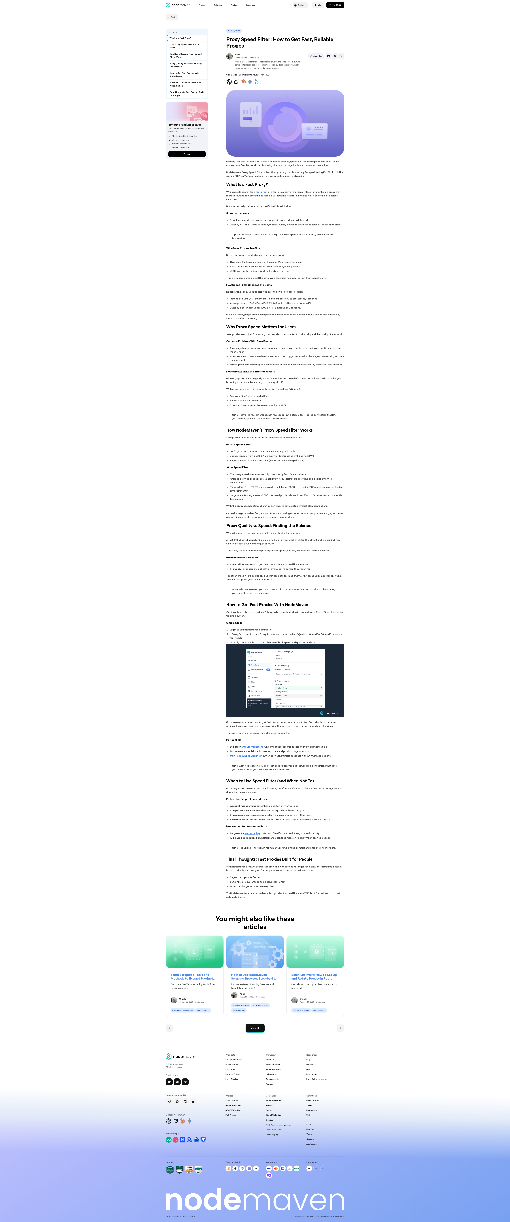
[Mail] (177, 1081)
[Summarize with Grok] (236, 82)
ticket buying (292, 819)
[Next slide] (340, 1028)
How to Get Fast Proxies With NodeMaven (184, 74)
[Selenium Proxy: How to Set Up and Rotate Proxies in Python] (315, 952)
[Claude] (182, 1121)
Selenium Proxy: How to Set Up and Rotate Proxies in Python (314, 976)
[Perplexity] (196, 1121)
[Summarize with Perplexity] (257, 82)
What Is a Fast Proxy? (180, 38)
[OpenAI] (169, 1121)
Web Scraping (203, 1010)
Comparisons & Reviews (182, 1010)
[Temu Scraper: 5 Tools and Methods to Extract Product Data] (195, 952)
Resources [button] (250, 5)
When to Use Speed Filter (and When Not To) (185, 84)
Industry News (234, 31)
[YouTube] (193, 1101)
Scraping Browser (260, 1005)
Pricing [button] (234, 5)
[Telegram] (185, 1081)
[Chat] (169, 1081)
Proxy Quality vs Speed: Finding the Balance (185, 65)
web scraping (252, 833)
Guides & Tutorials (241, 1005)
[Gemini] (189, 1121)
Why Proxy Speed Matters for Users (184, 46)
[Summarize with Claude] (243, 82)
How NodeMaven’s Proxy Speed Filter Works (185, 55)
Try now (187, 154)
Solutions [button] (218, 5)
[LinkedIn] (185, 1101)
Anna (237, 54)
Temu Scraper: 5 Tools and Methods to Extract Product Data (192, 976)
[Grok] (175, 1121)
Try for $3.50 (335, 5)
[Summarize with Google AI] (250, 82)
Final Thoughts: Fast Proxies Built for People (186, 94)
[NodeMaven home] (178, 5)
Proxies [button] (202, 5)
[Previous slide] (169, 1028)
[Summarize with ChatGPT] (229, 82)
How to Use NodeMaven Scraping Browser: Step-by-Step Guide (255, 976)
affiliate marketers (252, 746)
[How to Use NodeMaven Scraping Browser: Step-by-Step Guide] (255, 952)
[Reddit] (177, 1101)
